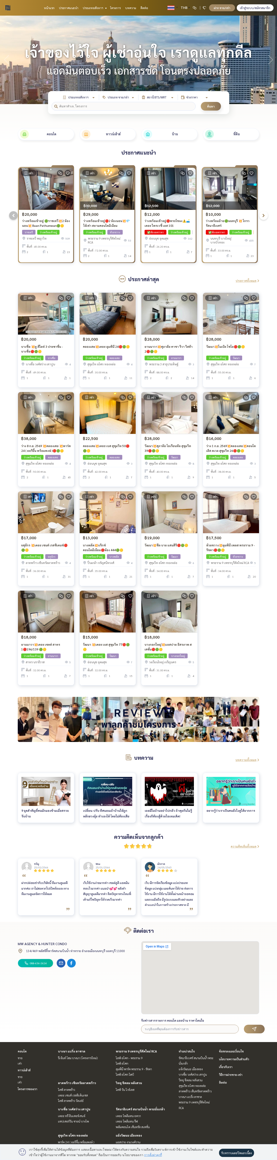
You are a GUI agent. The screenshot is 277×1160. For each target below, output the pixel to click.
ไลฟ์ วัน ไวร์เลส (125, 1089)
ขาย (20, 1058)
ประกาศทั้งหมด (246, 281)
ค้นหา (211, 106)
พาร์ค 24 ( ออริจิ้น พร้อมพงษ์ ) (76, 1142)
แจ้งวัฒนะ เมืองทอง (129, 1135)
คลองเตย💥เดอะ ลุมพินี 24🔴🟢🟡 (106, 346)
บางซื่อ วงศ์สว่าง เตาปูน (74, 1109)
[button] (270, 60)
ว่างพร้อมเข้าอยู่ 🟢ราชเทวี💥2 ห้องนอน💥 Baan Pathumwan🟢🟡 (46, 223)
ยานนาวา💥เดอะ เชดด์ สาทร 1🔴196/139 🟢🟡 (40, 646)
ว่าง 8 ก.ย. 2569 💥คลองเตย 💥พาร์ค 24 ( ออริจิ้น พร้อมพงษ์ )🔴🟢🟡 (46, 448)
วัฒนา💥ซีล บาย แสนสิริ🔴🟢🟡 (166, 545)
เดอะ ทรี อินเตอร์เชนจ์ (71, 1116)
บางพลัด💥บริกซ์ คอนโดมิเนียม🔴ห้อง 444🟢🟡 (103, 547)
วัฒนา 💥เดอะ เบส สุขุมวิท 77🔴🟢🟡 (106, 646)
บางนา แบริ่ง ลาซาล (71, 1051)
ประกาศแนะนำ (68, 8)
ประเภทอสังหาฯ (93, 8)
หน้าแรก (49, 8)
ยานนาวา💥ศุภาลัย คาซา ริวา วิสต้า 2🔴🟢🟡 (169, 349)
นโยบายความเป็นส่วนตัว (234, 1059)
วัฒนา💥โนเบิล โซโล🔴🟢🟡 (225, 346)
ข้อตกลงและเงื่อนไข (231, 1051)
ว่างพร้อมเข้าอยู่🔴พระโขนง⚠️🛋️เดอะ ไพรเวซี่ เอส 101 (167, 223)
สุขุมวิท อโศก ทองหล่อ (73, 1135)
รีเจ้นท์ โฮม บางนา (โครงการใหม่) (78, 1058)
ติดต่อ (144, 8)
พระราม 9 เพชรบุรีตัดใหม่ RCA (136, 1051)
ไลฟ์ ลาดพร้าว (66, 1089)
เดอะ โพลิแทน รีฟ (127, 1121)
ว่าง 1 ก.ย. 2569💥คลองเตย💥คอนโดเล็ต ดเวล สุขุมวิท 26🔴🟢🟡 (231, 448)
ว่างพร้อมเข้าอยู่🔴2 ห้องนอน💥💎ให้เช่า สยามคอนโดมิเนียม (106, 223)
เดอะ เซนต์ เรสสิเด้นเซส (73, 1095)
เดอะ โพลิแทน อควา (128, 1116)
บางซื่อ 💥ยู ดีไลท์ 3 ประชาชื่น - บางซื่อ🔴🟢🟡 (42, 349)
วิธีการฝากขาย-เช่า (230, 1075)
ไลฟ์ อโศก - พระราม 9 (129, 1058)
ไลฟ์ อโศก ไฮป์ (125, 1074)
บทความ (130, 8)
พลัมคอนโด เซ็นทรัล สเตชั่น (133, 1127)
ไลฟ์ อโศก (122, 1063)
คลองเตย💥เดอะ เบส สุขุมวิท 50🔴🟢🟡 (106, 448)
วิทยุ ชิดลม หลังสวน (129, 1083)
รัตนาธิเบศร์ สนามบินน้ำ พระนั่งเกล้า (140, 1109)
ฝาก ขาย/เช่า (222, 8)
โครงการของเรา (27, 1089)
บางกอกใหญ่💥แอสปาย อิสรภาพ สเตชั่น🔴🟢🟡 (168, 646)
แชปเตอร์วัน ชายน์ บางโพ (73, 1121)
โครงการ (115, 8)
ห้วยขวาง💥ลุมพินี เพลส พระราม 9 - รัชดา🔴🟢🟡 (230, 547)
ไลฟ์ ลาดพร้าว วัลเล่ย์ (71, 1101)
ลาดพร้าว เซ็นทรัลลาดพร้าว (77, 1083)
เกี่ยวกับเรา (225, 1067)
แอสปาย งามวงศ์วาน (128, 1142)
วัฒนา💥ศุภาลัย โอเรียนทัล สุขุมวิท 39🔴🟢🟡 (168, 448)
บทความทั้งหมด (245, 760)
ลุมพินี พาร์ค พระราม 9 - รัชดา (134, 1069)
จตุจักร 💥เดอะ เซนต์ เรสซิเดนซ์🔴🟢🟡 (44, 547)
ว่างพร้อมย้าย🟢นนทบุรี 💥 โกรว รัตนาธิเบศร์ (228, 223)
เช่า (20, 1063)
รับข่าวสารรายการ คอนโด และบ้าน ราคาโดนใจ (172, 1020)
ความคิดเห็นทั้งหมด (243, 846)
